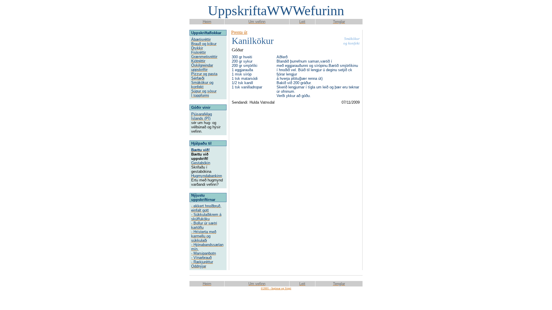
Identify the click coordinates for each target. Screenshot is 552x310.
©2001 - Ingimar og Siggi (276, 288)
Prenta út (239, 32)
